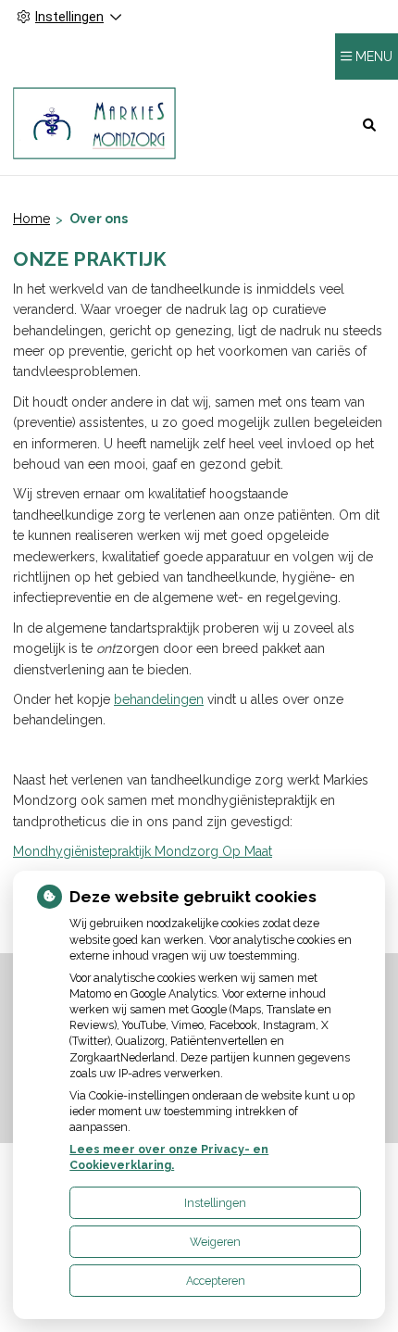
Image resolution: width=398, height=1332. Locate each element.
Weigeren (215, 1242)
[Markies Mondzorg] (95, 123)
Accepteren (215, 1281)
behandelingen (159, 699)
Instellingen (215, 1203)
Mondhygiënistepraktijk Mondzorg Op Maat (142, 851)
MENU (373, 56)
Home (31, 218)
